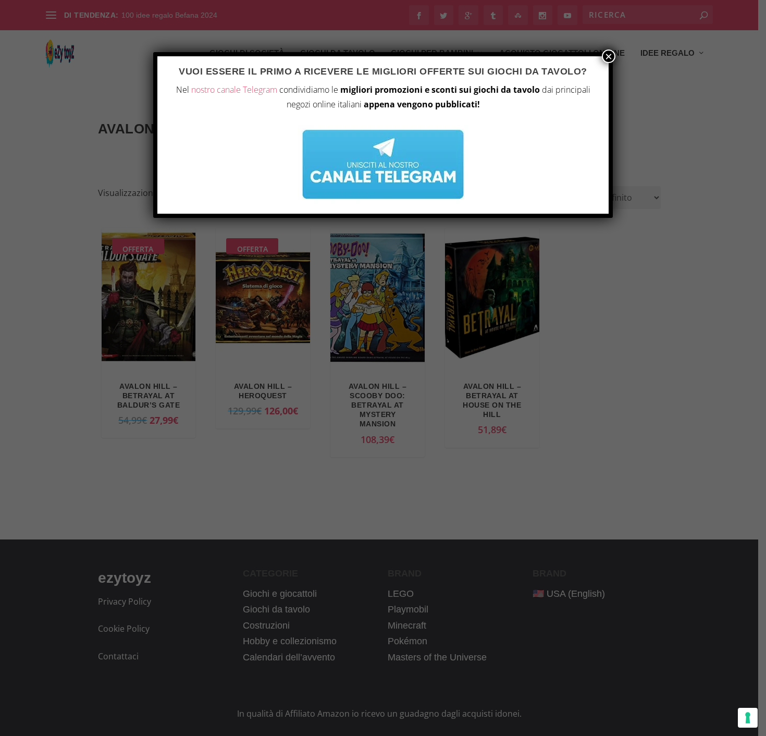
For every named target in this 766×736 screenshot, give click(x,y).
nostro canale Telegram (234, 89)
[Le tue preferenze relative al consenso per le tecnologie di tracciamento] (748, 718)
